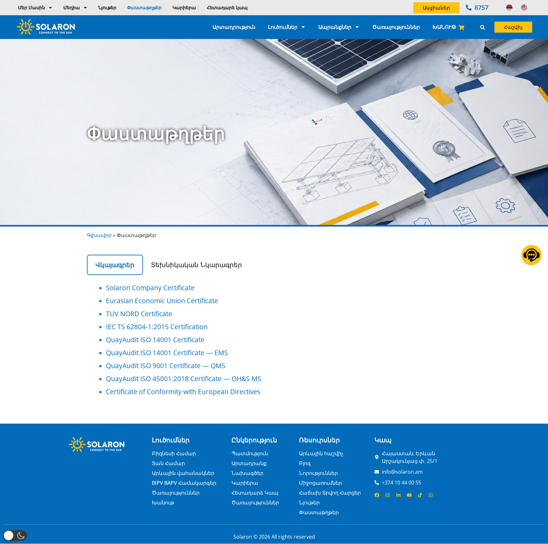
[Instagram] (387, 495)
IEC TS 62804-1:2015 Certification (157, 326)
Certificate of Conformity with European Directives (183, 391)
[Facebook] (377, 495)
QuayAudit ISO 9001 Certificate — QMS (165, 365)
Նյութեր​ (107, 7)
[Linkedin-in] (398, 495)
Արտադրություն (233, 26)
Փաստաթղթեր (144, 7)
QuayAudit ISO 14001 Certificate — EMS (167, 352)
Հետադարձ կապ (227, 7)
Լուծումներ (282, 26)
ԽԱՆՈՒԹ (444, 26)
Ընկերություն (254, 440)
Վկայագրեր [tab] (114, 264)
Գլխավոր (99, 235)
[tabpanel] (274, 340)
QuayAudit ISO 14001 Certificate (155, 339)
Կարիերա (184, 7)
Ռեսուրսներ (319, 440)
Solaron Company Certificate (150, 287)
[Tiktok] (420, 495)
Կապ (383, 440)
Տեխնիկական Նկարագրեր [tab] (196, 264)
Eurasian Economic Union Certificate (162, 300)
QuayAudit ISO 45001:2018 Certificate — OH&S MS (183, 378)
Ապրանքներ (334, 26)
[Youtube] (409, 495)
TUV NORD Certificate (139, 313)
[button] (15, 535)
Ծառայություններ (396, 26)
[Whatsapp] (430, 495)
